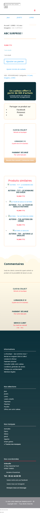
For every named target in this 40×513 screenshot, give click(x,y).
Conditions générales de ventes (14, 367)
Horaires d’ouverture (12, 472)
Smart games (8, 442)
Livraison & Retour (10, 359)
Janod (6, 436)
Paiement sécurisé (10, 361)
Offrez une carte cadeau (12, 409)
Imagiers (7, 28)
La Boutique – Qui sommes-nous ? (15, 354)
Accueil (6, 25)
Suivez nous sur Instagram (14, 484)
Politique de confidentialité (13, 369)
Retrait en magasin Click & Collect (15, 356)
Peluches (7, 404)
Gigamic (6, 439)
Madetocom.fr (26, 501)
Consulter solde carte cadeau (14, 364)
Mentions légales (9, 372)
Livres (6, 396)
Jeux (5, 391)
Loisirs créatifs (9, 399)
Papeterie (7, 402)
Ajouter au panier (15, 61)
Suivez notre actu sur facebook (16, 480)
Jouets (6, 394)
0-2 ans (19, 25)
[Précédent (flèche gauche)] (1, 512)
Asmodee (7, 429)
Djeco (6, 431)
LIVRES (13, 25)
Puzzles (6, 407)
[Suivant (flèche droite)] (3, 512)
